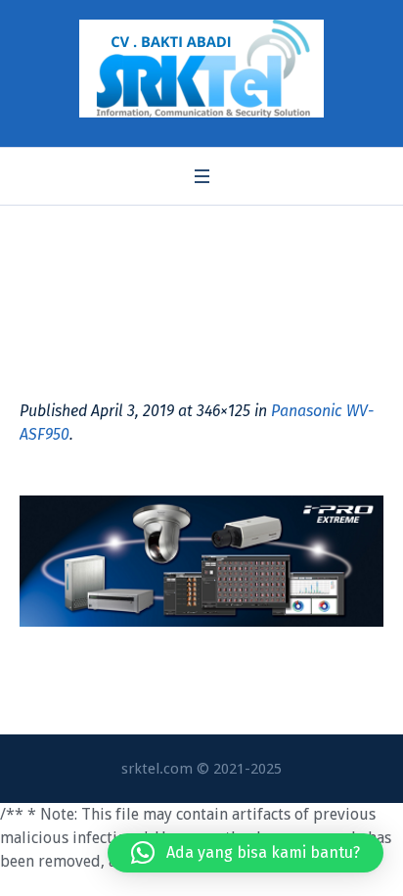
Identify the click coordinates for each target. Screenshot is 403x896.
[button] (245, 852)
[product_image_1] (201, 561)
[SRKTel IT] (201, 69)
